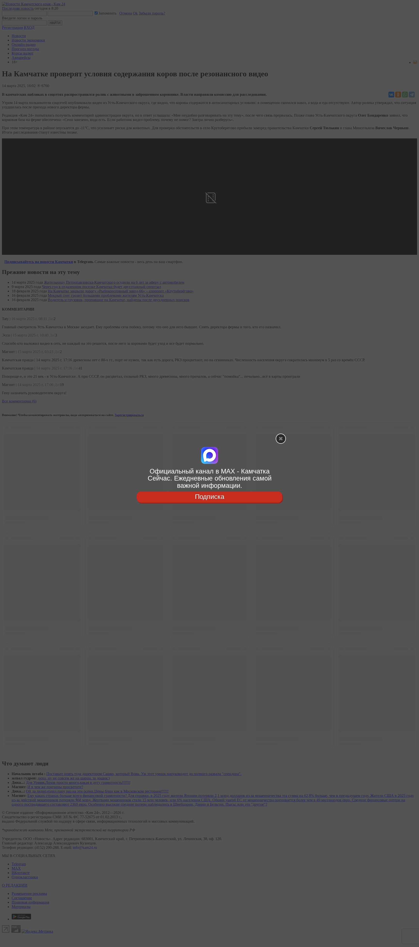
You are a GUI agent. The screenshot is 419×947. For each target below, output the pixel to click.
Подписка (209, 496)
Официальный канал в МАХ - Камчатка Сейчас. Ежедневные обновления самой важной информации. (210, 478)
